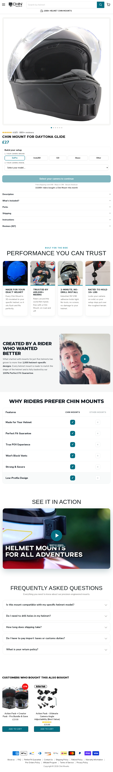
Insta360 (37, 158)
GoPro (15, 158)
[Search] (100, 5)
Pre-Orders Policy (32, 762)
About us (11, 760)
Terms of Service (67, 762)
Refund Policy (77, 760)
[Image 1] (51, 127)
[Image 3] (55, 127)
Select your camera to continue (56, 178)
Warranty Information (94, 760)
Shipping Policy (62, 760)
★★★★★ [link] (18, 132)
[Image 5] (59, 127)
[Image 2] (53, 127)
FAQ (19, 760)
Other (98, 158)
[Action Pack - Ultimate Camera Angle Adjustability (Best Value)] (47, 697)
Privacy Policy (82, 762)
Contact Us (48, 760)
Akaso (77, 158)
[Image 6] (61, 127)
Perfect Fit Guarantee (32, 760)
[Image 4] (57, 127)
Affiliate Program (50, 762)
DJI (58, 158)
